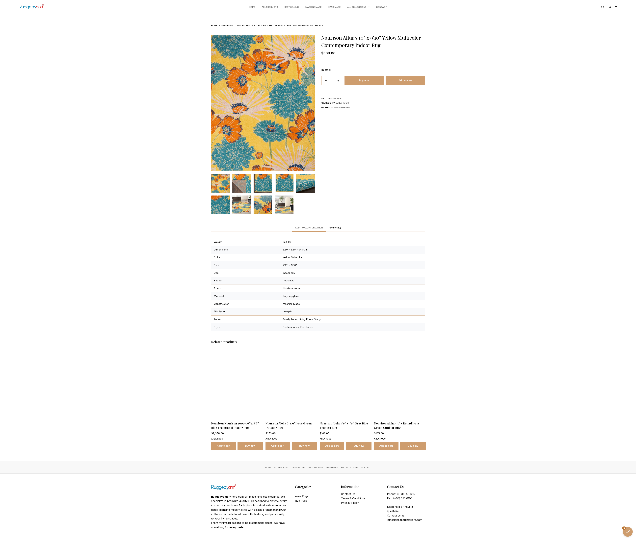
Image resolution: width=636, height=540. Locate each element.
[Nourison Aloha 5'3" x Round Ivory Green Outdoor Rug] (399, 383)
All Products (270, 7)
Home (252, 7)
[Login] (610, 7)
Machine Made (313, 7)
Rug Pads (301, 500)
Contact (381, 7)
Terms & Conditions (353, 498)
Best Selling (292, 7)
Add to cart (405, 80)
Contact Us (348, 494)
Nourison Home (340, 107)
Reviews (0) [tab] (335, 227)
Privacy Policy (350, 502)
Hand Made (334, 7)
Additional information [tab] (309, 227)
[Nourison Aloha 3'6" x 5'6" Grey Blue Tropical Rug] (345, 383)
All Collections (356, 7)
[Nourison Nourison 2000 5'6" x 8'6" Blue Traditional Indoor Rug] (236, 383)
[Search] (602, 7)
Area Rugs (342, 102)
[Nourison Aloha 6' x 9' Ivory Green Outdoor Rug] (291, 383)
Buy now (364, 80)
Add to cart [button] (223, 445)
